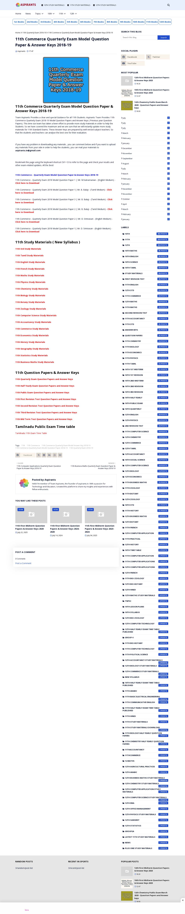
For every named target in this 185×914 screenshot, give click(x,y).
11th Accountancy (143, 318)
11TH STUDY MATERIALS (80, 5)
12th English (143, 414)
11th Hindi (143, 716)
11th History (143, 510)
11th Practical (143, 539)
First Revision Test (143, 279)
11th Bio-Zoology (143, 578)
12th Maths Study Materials (143, 595)
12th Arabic (143, 772)
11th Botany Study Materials (30, 302)
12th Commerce (143, 443)
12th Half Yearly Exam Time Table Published (142, 630)
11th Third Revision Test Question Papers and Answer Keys (46, 412)
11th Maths (143, 307)
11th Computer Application (143, 555)
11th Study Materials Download (143, 728)
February (146, 138)
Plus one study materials (143, 848)
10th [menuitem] (50, 13)
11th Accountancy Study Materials (33, 322)
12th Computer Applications (143, 567)
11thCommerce (143, 755)
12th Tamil (143, 448)
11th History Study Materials (30, 342)
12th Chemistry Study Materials (143, 784)
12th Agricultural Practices (143, 766)
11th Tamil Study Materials (29, 255)
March (146, 133)
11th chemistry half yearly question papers (143, 742)
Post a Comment (23, 563)
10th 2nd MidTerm (143, 380)
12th (143, 245)
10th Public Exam (143, 403)
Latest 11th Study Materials (143, 837)
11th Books (152, 21)
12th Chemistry (143, 437)
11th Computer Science (143, 431)
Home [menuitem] (18, 13)
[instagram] (159, 13)
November (146, 153)
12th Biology (143, 471)
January (146, 143)
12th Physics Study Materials (143, 814)
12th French (143, 572)
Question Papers (143, 335)
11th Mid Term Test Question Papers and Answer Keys (43, 419)
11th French (143, 527)
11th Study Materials (143, 721)
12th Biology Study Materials (143, 665)
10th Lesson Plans (143, 606)
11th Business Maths (143, 482)
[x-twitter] (154, 13)
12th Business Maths (143, 516)
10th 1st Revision (143, 375)
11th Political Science (143, 654)
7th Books (99, 21)
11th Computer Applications (143, 561)
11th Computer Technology (143, 648)
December (146, 148)
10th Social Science (143, 459)
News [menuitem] (28, 13)
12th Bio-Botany (143, 584)
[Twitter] (38, 455)
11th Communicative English (143, 702)
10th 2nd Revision (143, 386)
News (143, 842)
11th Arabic (143, 691)
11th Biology (143, 346)
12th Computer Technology (143, 623)
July (146, 118)
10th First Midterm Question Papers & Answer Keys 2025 (151, 91)
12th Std (143, 290)
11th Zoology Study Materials (30, 308)
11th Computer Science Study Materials (36, 315)
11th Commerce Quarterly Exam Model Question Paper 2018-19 (41, 448)
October (146, 199)
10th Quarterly (143, 409)
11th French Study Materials (30, 268)
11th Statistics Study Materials (31, 355)
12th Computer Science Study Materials (146, 798)
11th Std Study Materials (28, 248)
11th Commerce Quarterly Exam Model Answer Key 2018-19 (66, 445)
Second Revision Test (143, 313)
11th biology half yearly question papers (142, 734)
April (146, 204)
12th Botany (143, 522)
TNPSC (143, 601)
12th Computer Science (143, 465)
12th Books (165, 21)
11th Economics (143, 352)
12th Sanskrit (143, 820)
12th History (143, 544)
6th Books (85, 21)
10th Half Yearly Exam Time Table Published (142, 684)
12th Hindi (143, 589)
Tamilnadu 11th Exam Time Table (31, 433)
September (146, 158)
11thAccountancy (143, 749)
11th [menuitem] (61, 13)
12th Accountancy (143, 454)
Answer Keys (143, 330)
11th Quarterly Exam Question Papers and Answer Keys (44, 379)
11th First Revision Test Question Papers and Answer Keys (45, 399)
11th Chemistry (143, 341)
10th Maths (143, 250)
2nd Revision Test (143, 426)
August (146, 163)
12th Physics (143, 420)
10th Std (143, 505)
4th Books (59, 21)
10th (143, 233)
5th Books (72, 21)
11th (23, 445)
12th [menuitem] (72, 13)
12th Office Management (143, 808)
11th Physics (143, 358)
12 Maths (143, 761)
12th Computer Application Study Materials (142, 790)
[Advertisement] (92, 908)
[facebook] (149, 13)
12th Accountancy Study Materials (144, 661)
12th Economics (143, 476)
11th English (143, 284)
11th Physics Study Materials (30, 282)
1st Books (19, 21)
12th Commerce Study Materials (143, 672)
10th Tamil (143, 267)
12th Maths (143, 301)
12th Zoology (143, 499)
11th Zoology (143, 488)
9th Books (125, 21)
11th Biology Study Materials (30, 295)
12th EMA (143, 803)
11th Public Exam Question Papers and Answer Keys (42, 392)
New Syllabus (143, 677)
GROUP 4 (143, 637)
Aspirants (21, 51)
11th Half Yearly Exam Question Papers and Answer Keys (44, 385)
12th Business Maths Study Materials (145, 779)
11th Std (143, 324)
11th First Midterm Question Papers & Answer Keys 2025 (30, 527)
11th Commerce (33, 445)
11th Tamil (143, 363)
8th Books (112, 21)
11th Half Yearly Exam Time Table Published (142, 709)
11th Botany (143, 493)
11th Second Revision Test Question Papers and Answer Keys (47, 405)
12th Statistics (143, 825)
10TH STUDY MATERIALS (54, 5)
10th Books (138, 21)
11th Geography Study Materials (32, 348)
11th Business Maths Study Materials (34, 362)
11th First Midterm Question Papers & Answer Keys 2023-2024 (99, 528)
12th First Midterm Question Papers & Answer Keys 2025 (151, 79)
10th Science (143, 262)
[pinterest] (164, 13)
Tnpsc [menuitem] (38, 13)
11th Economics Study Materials (32, 335)
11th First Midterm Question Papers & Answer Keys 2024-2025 (65, 528)
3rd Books (45, 21)
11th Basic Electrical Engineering (143, 697)
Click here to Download (27, 183)
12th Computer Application (143, 533)
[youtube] (133, 63)
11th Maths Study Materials (29, 275)
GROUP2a (143, 831)
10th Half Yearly (143, 397)
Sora (27, 910)
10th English (143, 256)
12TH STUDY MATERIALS (106, 5)
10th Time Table (143, 550)
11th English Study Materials (30, 262)
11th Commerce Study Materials (32, 328)
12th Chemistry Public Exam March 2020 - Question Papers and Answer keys (151, 105)
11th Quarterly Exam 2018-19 (34, 32)
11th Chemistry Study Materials (31, 288)
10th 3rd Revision (143, 392)
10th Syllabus (143, 612)
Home (17, 32)
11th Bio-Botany (143, 643)
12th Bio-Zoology (143, 618)
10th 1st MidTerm (143, 369)
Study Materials (143, 273)
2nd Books (32, 21)
